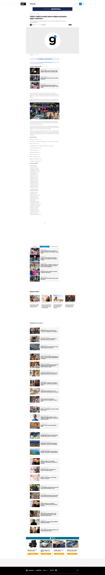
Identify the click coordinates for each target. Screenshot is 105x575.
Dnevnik (31, 570)
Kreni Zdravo (56, 570)
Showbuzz (45, 570)
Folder (52, 570)
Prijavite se (44, 241)
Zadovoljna (39, 570)
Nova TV (27, 570)
